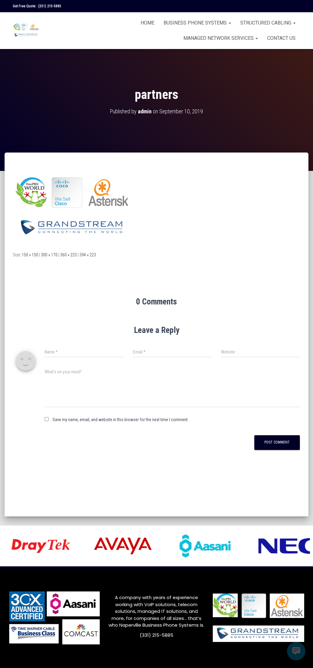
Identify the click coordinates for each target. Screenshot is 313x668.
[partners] (73, 207)
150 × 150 (30, 254)
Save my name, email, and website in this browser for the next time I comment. (121, 419)
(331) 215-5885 (49, 6)
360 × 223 (68, 254)
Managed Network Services (219, 38)
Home (147, 23)
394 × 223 (87, 254)
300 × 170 (49, 254)
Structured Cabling (266, 23)
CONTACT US (281, 38)
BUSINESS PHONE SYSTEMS (196, 23)
